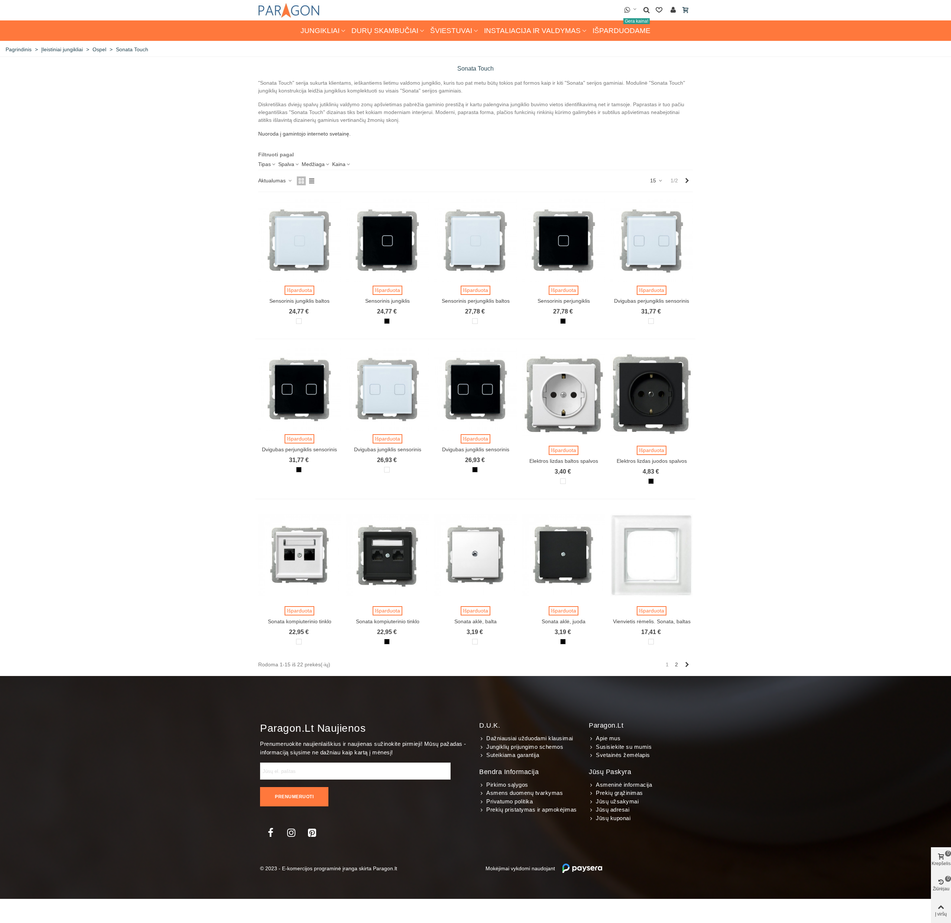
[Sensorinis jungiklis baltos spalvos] (299, 240)
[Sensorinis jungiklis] (387, 240)
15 (654, 180)
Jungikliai (320, 31)
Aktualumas (272, 180)
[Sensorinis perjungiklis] (563, 240)
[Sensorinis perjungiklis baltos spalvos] (475, 240)
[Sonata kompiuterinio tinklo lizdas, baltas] (299, 555)
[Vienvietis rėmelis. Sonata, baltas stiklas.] (651, 555)
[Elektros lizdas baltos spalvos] (563, 395)
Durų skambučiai (384, 31)
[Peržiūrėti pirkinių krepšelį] (686, 10)
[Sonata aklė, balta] (475, 555)
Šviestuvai (451, 31)
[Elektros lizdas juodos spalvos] (651, 395)
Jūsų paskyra (610, 772)
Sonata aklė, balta (475, 621)
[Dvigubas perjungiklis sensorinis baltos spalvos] (651, 240)
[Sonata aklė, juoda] (563, 555)
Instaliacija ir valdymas (532, 31)
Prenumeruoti (294, 796)
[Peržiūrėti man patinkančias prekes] (660, 10)
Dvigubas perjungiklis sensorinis (299, 449)
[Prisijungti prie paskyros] (673, 10)
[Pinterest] (312, 833)
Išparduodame (621, 27)
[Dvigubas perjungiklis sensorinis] (299, 389)
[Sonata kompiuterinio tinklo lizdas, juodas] (387, 555)
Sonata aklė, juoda (563, 621)
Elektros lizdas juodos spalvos (652, 461)
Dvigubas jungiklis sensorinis (475, 449)
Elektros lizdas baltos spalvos (563, 461)
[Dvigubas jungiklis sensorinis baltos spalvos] (387, 389)
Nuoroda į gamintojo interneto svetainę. (304, 134)
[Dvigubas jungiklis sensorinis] (475, 389)
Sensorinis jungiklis (387, 301)
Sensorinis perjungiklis (564, 301)
